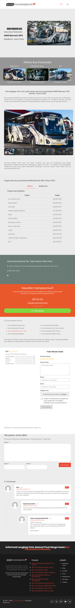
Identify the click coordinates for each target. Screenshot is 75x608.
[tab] (30, 186)
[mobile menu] (61, 4)
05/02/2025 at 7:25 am (30, 505)
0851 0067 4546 (14, 271)
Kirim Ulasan (46, 407)
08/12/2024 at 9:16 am (23, 489)
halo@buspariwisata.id (37, 303)
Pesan (6, 442)
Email (28, 464)
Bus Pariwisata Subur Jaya (17, 331)
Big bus (30, 186)
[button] (7, 129)
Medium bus (43, 186)
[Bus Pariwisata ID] (20, 4)
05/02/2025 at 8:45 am (37, 520)
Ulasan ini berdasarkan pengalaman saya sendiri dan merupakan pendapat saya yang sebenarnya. (56, 401)
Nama (6, 464)
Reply (67, 487)
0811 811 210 (37, 299)
